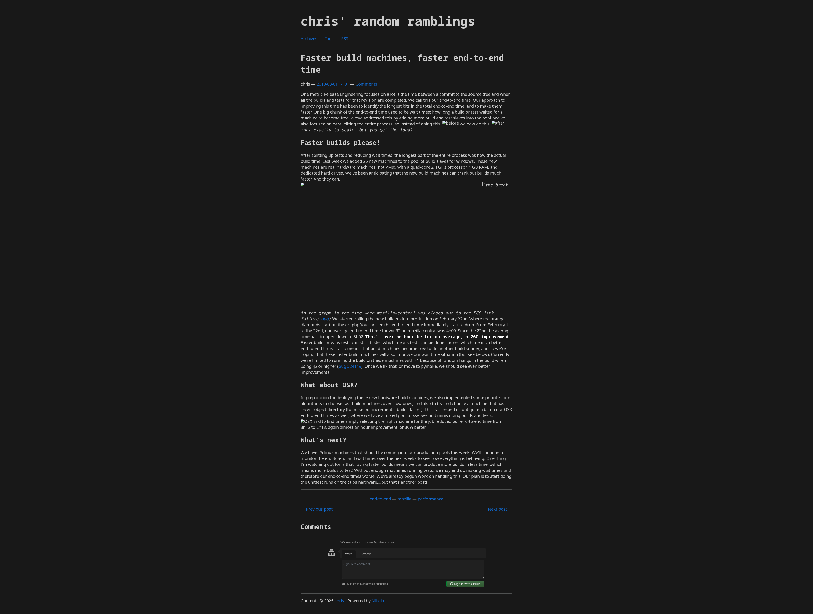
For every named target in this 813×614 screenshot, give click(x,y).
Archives (309, 38)
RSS (344, 38)
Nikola (378, 601)
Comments (366, 84)
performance (430, 499)
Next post (497, 509)
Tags (329, 38)
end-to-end (380, 499)
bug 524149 (350, 366)
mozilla (404, 499)
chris (339, 601)
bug (325, 319)
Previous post (319, 509)
